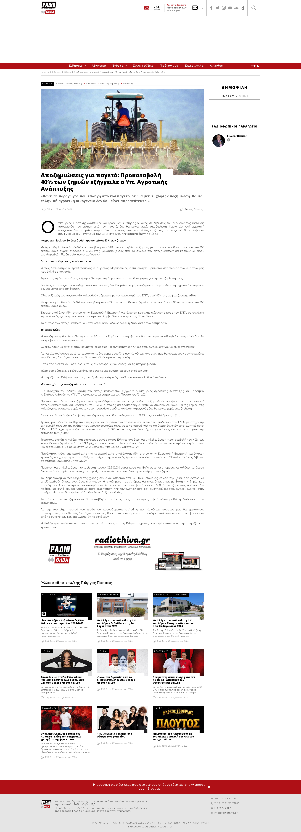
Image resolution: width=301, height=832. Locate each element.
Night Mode (255, 66)
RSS (159, 823)
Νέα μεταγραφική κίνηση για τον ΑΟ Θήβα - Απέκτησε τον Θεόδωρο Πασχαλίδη (174, 679)
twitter (217, 8)
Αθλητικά (99, 65)
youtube (230, 8)
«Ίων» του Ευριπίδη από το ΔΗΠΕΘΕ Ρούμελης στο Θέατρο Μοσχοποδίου (116, 679)
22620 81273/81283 (228, 803)
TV (201, 7)
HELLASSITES (165, 827)
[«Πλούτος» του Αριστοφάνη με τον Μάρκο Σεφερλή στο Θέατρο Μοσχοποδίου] (178, 719)
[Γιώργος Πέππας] (218, 140)
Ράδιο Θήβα (173, 11)
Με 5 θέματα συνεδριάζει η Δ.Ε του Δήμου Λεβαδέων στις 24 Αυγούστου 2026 (116, 623)
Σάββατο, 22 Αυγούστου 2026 (61, 641)
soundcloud (236, 8)
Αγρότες (91, 84)
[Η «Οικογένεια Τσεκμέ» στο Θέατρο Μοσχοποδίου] (122, 719)
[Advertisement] (150, 39)
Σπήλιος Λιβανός (109, 84)
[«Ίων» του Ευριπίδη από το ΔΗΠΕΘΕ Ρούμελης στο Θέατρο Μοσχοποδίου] (122, 662)
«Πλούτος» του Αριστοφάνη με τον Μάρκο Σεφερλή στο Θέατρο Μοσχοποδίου (173, 736)
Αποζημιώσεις (74, 84)
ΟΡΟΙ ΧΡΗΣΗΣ (100, 823)
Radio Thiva (48, 8)
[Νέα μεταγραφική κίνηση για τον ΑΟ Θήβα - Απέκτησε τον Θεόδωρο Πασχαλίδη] (178, 662)
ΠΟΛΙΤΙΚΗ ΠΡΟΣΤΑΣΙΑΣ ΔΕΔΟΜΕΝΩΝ (132, 823)
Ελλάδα (67, 72)
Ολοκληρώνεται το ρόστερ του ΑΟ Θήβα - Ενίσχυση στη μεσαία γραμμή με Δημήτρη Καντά (61, 736)
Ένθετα (118, 65)
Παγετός (128, 84)
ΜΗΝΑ (244, 96)
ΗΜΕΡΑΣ (227, 96)
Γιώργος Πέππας (237, 135)
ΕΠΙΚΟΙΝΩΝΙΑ (172, 823)
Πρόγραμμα (169, 65)
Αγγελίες (216, 65)
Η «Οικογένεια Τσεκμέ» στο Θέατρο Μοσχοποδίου (114, 735)
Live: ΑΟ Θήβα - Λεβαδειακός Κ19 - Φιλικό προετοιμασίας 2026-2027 (62, 622)
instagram (224, 8)
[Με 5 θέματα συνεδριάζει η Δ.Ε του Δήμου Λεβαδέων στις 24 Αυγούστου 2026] (122, 606)
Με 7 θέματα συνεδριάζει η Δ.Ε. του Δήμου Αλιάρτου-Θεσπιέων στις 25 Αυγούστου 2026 (173, 623)
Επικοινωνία (194, 65)
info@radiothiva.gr (226, 813)
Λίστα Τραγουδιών (177, 8)
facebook (211, 8)
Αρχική (45, 72)
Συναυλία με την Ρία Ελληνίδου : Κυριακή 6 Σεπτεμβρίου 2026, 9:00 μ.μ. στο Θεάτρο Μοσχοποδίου (62, 679)
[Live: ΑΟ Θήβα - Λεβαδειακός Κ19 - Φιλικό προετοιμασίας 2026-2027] (66, 606)
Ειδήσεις (76, 65)
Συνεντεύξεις (143, 65)
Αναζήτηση (254, 8)
